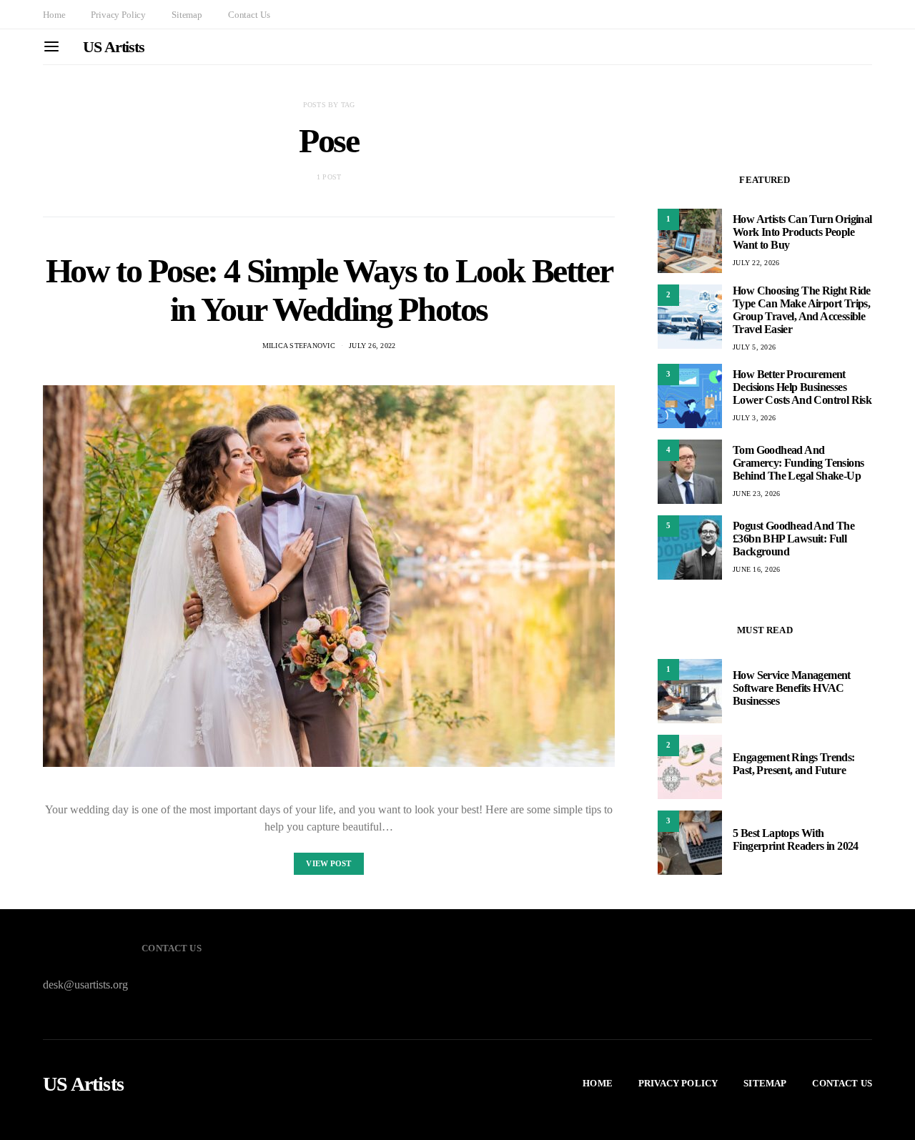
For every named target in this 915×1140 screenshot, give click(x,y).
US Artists (113, 47)
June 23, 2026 (756, 493)
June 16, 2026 (756, 569)
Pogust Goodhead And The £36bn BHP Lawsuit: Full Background (793, 538)
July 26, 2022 (372, 346)
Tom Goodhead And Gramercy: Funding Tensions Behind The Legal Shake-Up (798, 463)
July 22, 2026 (756, 263)
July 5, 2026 (754, 347)
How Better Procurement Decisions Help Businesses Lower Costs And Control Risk (802, 387)
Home (54, 14)
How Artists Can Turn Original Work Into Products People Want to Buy (802, 232)
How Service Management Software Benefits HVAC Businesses (792, 688)
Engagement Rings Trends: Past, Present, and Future (794, 763)
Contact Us (248, 14)
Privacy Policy (118, 14)
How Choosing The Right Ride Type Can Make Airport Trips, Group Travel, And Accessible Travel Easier (802, 309)
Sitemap (187, 14)
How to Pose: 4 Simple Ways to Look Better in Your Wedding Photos (329, 290)
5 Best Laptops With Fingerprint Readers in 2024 (796, 839)
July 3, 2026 (754, 418)
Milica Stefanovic (298, 346)
